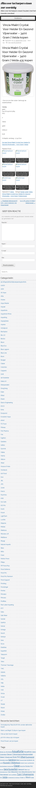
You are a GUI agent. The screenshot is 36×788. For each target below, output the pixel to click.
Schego (3, 629)
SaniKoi (3, 622)
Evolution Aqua (6, 417)
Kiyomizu (4, 495)
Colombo (4, 367)
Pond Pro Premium (7, 576)
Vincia (3, 693)
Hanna (3, 456)
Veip (2, 683)
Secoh (3, 633)
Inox (2, 477)
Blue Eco (3, 346)
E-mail (4, 251)
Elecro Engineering (7, 402)
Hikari (2, 463)
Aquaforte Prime (6, 314)
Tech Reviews (9, 785)
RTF (2, 608)
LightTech (4, 516)
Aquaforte (4, 310)
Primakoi (3, 594)
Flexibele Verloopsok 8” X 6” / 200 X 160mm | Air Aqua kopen (9, 203)
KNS (2, 498)
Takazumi (4, 654)
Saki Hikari (4, 615)
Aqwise (3, 324)
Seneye (3, 637)
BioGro (3, 339)
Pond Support (5, 580)
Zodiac (3, 715)
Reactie (4, 222)
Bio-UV (3, 335)
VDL (2, 679)
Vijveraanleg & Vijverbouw (14, 777)
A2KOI (3, 285)
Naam (4, 244)
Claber (3, 363)
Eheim (3, 399)
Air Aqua (3, 292)
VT (2, 700)
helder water (24, 192)
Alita (2, 296)
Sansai (3, 626)
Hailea (3, 452)
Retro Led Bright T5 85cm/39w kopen (13, 730)
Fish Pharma (5, 431)
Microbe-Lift (5, 534)
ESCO (3, 406)
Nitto (2, 551)
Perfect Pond (5, 558)
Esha (2, 409)
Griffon (3, 445)
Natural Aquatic (6, 544)
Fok (2, 434)
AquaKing (4, 317)
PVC (31, 766)
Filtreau (3, 427)
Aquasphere (4, 321)
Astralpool (4, 328)
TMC (2, 668)
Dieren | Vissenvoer (6, 757)
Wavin (3, 707)
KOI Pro (3, 505)
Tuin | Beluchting (13, 772)
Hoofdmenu (18, 18)
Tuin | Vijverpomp (25, 774)
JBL (2, 480)
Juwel (2, 488)
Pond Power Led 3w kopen (9, 741)
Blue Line (4, 353)
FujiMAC (3, 438)
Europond (4, 413)
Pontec (3, 590)
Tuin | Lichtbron (12, 774)
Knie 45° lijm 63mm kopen (9, 734)
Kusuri (3, 512)
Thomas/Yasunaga (7, 665)
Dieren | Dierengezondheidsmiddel (20, 754)
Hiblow (3, 459)
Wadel (3, 704)
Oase (2, 555)
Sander (3, 619)
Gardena (3, 441)
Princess (3, 598)
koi (4, 42)
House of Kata (5, 466)
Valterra (3, 676)
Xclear (3, 711)
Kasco (3, 491)
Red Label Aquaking (7, 605)
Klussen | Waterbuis (11, 763)
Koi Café (3, 502)
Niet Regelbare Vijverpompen (6, 766)
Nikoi (2, 548)
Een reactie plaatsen (14, 42)
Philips (3, 562)
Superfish (4, 651)
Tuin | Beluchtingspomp (25, 772)
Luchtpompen (31, 763)
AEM (2, 289)
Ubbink (3, 672)
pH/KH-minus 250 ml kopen (10, 737)
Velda (12, 192)
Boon (2, 356)
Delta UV (3, 381)
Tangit (3, 658)
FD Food (3, 424)
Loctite (3, 519)
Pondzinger (4, 587)
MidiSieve (4, 537)
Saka (2, 612)
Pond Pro (4, 573)
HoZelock (4, 470)
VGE (2, 690)
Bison (2, 342)
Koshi (2, 509)
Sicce (2, 644)
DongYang (4, 388)
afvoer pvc (3, 752)
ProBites (3, 601)
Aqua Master (5, 303)
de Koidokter (5, 378)
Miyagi (3, 541)
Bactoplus (4, 331)
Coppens (4, 370)
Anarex (3, 300)
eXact (2, 420)
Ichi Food (4, 473)
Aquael (3, 307)
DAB (2, 374)
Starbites (3, 647)
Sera (2, 640)
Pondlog (3, 583)
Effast (2, 395)
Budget (3, 360)
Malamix (3, 523)
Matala (3, 527)
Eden (2, 392)
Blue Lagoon (5, 349)
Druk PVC (16, 757)
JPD (2, 484)
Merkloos (4, 530)
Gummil (3, 449)
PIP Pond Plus (5, 566)
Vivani (3, 697)
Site (3, 257)
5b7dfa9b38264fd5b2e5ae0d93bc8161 (13, 282)
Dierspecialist (5, 385)
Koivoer (22, 763)
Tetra (2, 661)
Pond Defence (5, 569)
